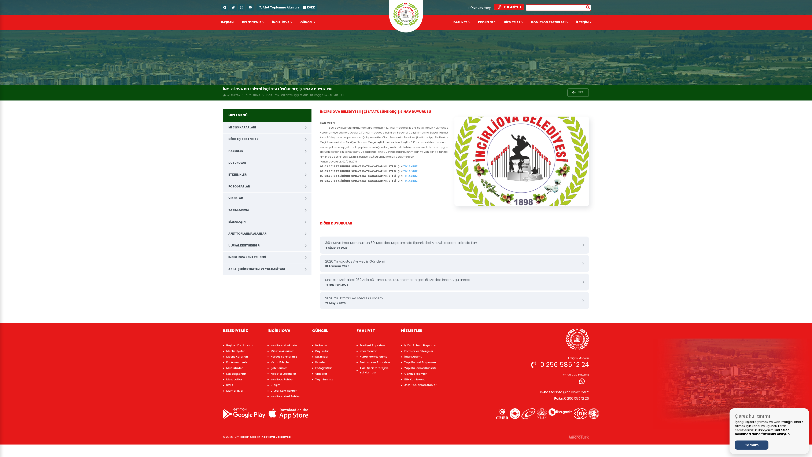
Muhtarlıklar (234, 391)
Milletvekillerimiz (282, 351)
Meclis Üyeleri (235, 351)
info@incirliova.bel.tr (564, 392)
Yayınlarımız (238, 210)
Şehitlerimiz (279, 368)
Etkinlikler (237, 175)
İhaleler (320, 362)
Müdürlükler (234, 368)
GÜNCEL (306, 22)
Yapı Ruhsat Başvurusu (420, 362)
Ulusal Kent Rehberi (244, 246)
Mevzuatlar (234, 379)
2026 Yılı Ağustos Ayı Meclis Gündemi (355, 263)
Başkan (227, 22)
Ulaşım (275, 385)
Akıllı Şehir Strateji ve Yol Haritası (256, 269)
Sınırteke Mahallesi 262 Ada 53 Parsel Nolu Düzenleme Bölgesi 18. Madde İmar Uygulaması (397, 282)
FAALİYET (460, 22)
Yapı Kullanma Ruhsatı (420, 368)
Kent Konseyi (481, 8)
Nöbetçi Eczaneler (243, 139)
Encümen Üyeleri (237, 362)
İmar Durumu (413, 357)
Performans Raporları (375, 362)
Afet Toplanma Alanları (281, 7)
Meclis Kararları (242, 127)
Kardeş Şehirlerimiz (284, 357)
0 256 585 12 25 (571, 398)
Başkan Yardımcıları (240, 345)
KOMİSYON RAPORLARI (548, 22)
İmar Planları (368, 351)
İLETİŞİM (582, 22)
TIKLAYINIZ (410, 166)
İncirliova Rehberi (282, 379)
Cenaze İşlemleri (415, 374)
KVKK (311, 7)
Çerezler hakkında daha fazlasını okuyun (762, 432)
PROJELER (485, 22)
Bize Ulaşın (237, 222)
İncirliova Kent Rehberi (247, 257)
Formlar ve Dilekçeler (418, 351)
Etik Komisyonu (414, 379)
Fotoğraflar (239, 186)
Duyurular (253, 95)
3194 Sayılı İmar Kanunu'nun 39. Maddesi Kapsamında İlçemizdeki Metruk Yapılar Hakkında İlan (401, 245)
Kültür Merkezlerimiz (374, 357)
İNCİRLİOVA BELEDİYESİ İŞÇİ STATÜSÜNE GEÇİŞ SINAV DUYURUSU (305, 95)
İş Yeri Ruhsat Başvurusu (420, 345)
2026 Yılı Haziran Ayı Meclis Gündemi (354, 300)
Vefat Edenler (280, 362)
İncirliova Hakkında (284, 345)
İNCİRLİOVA (280, 22)
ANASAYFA (233, 95)
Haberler (235, 151)
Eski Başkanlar (236, 374)
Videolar (235, 198)
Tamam (752, 445)
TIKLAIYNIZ (410, 171)
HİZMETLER (512, 22)
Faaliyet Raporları (372, 345)
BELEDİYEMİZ (251, 22)
